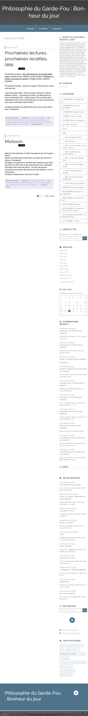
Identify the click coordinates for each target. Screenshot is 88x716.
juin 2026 (63, 257)
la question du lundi (68, 654)
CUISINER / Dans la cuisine (72, 116)
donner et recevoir (19, 183)
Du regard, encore (67, 511)
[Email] (72, 620)
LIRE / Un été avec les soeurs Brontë (71, 153)
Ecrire (65, 129)
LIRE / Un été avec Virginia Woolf (73, 165)
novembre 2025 (65, 278)
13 (77, 305)
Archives (43, 28)
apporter (9, 183)
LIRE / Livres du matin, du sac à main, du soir (74, 146)
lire (62, 650)
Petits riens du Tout (67, 558)
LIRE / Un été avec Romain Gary (73, 159)
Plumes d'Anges (66, 369)
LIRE (64, 133)
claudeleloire (65, 452)
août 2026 (63, 250)
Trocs (62, 534)
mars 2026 (64, 266)
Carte (65, 467)
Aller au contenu (7, 2)
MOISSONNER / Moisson (37, 118)
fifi (60, 359)
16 (61, 308)
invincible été (20, 120)
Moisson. (14, 141)
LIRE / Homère (70, 141)
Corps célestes (66, 546)
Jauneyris (63, 383)
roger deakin (24, 122)
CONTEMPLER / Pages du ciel (73, 112)
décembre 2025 (65, 275)
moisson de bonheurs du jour (72, 645)
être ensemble (66, 675)
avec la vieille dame (67, 670)
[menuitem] (30, 28)
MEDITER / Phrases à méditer (73, 187)
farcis (26, 124)
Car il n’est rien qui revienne (75, 359)
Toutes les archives (67, 282)
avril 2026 (63, 263)
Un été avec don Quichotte (75, 183)
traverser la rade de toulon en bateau (24, 185)
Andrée (62, 345)
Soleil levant (64, 582)
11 (69, 305)
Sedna (62, 411)
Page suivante (49, 196)
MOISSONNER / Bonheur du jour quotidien (72, 192)
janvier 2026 (64, 272)
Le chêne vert (65, 438)
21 (81, 308)
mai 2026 (63, 260)
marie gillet (64, 658)
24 (65, 311)
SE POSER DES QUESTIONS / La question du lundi (73, 216)
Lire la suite (64, 87)
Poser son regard (67, 522)
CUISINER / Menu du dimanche (74, 120)
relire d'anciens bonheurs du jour (73, 662)
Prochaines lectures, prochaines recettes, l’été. (26, 58)
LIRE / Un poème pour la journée (72, 172)
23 (61, 311)
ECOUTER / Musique (70, 124)
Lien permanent (13, 118)
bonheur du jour (72, 650)
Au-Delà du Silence (67, 593)
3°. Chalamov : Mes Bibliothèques (73, 570)
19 (73, 308)
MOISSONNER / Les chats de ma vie (72, 199)
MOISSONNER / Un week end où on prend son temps (72, 209)
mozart (82, 654)
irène (61, 425)
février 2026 (64, 269)
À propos (56, 28)
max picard (29, 120)
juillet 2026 (64, 253)
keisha (62, 397)
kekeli (62, 331)
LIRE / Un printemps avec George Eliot (73, 178)
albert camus (10, 120)
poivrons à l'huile (17, 124)
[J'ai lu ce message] (86, 712)
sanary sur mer (66, 666)
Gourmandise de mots (73, 137)
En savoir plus (5, 714)
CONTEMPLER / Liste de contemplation (70, 106)
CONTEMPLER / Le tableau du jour (72, 100)
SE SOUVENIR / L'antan (71, 221)
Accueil (30, 28)
